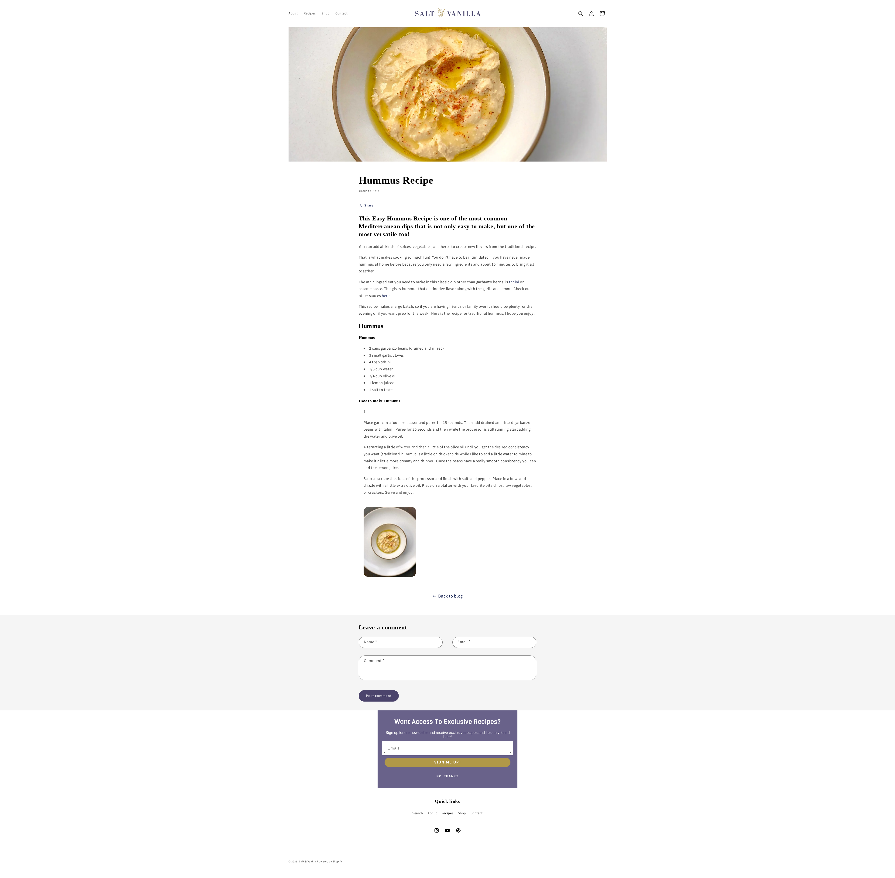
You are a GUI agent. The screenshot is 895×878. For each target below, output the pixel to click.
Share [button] (368, 205)
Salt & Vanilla (307, 862)
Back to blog (450, 596)
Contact (477, 813)
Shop (462, 813)
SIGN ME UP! (447, 762)
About (432, 813)
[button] (580, 13)
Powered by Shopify (329, 862)
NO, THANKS (448, 776)
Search (417, 813)
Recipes (447, 813)
